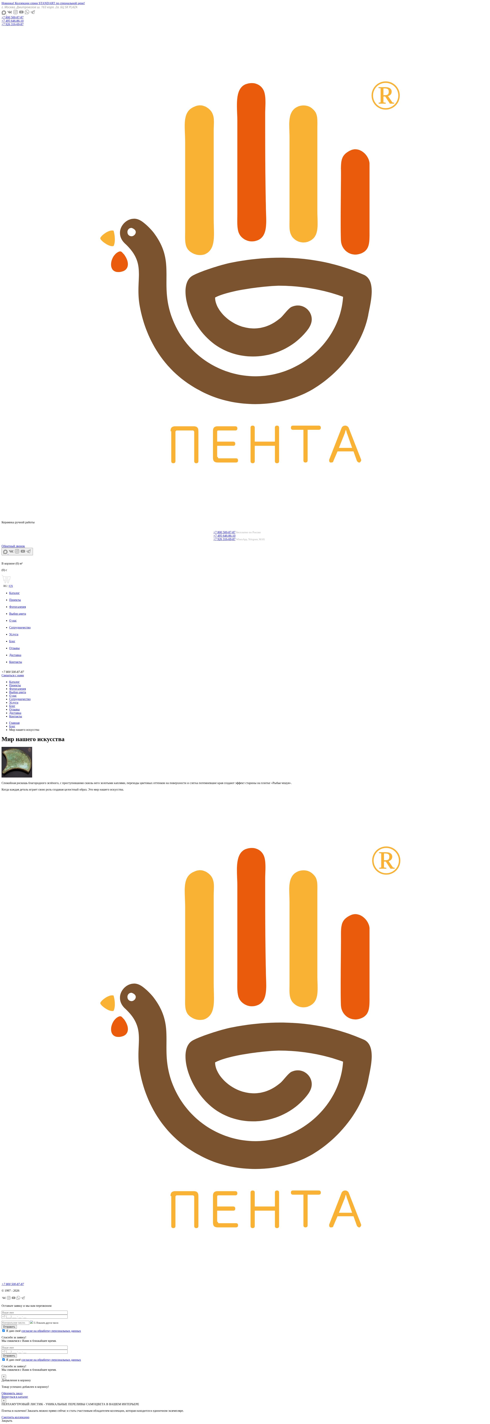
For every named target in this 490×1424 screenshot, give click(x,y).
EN (11, 586)
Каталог (14, 593)
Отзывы (14, 648)
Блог (12, 641)
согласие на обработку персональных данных (51, 1330)
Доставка (15, 655)
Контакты (15, 662)
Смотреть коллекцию (15, 1417)
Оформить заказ (12, 1393)
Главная (14, 722)
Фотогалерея (17, 606)
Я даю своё (43, 1330)
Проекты (15, 599)
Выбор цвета (17, 613)
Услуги (13, 634)
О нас (13, 620)
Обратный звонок (13, 546)
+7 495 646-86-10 (13, 20)
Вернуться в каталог (15, 1396)
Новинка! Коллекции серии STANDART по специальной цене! (43, 3)
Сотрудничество (20, 627)
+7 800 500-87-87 (13, 17)
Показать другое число (47, 1323)
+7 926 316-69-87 (13, 24)
